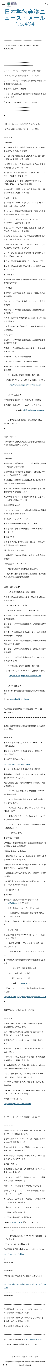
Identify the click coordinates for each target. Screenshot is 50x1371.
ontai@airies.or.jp (12, 903)
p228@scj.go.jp (15, 1222)
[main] (25, 17)
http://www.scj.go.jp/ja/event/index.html (25, 385)
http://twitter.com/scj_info (14, 1254)
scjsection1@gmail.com (19, 699)
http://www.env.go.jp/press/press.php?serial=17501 (25, 997)
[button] (3, 4)
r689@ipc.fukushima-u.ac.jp (33, 410)
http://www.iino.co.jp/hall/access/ (17, 764)
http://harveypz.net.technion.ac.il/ (17, 1104)
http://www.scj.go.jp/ (34, 1339)
